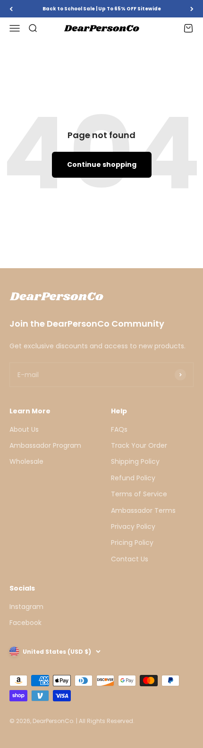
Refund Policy (133, 478)
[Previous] (11, 9)
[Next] (192, 9)
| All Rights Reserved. (105, 721)
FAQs (119, 429)
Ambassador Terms (143, 510)
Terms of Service (139, 494)
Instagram (26, 606)
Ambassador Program (45, 445)
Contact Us (129, 559)
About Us (24, 429)
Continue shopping (101, 164)
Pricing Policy (132, 542)
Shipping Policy (135, 461)
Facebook (25, 622)
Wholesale (26, 461)
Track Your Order (139, 445)
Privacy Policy (133, 526)
